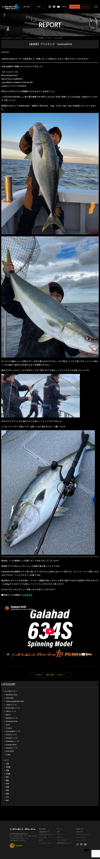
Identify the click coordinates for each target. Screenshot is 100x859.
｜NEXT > (61, 674)
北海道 (8, 774)
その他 (8, 754)
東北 (7, 777)
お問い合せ (79, 832)
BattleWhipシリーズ (12, 741)
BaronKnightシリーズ (13, 731)
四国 (7, 794)
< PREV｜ (40, 674)
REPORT (8, 38)
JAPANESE (74, 7)
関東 (7, 780)
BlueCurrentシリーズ (12, 708)
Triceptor (9, 728)
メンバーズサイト (81, 840)
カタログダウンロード (46, 834)
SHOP (64, 7)
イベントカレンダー (45, 843)
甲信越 (8, 767)
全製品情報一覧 (44, 832)
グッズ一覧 (42, 837)
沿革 (58, 832)
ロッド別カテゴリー (18, 38)
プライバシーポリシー (83, 834)
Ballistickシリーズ (11, 718)
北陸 (7, 764)
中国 (7, 790)
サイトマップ (80, 837)
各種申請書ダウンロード (64, 843)
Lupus (8, 724)
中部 (7, 784)
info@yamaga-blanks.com (19, 838)
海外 (7, 800)
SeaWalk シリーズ (12, 738)
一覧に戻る (50, 674)
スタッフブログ (62, 840)
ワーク (59, 834)
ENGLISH (85, 7)
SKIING (26, 7)
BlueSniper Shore (11, 695)
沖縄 (7, 770)
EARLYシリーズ (11, 711)
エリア (6, 760)
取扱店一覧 (79, 829)
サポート (59, 829)
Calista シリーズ (11, 705)
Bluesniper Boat (11, 745)
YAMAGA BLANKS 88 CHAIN (15, 701)
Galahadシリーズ (31, 38)
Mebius (8, 714)
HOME (3, 38)
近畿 (7, 787)
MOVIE (41, 840)
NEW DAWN (10, 698)
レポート (59, 837)
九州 (7, 797)
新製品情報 (42, 829)
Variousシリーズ (11, 734)
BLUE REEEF (10, 751)
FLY (38, 7)
